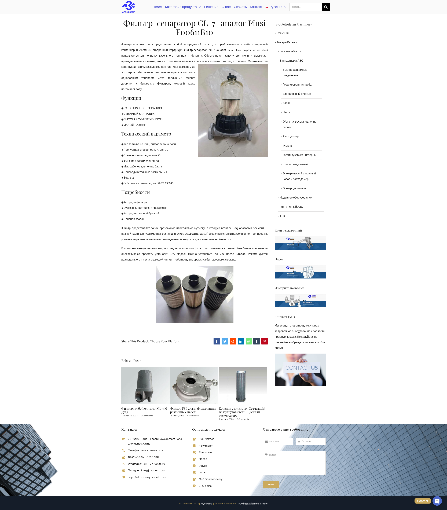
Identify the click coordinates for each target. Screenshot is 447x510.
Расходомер (291, 136)
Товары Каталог (287, 42)
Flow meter (206, 445)
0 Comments (147, 416)
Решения (283, 33)
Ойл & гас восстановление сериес (299, 124)
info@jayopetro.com (153, 470)
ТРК (282, 216)
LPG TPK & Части (290, 51)
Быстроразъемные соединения (295, 72)
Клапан (287, 103)
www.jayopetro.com (154, 477)
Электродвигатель (294, 188)
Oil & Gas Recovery (210, 479)
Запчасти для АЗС (291, 60)
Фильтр (287, 145)
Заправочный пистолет (298, 94)
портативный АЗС (291, 207)
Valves (203, 465)
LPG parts (205, 486)
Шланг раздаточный (296, 164)
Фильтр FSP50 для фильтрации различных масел (193, 410)
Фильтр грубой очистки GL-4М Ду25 (144, 410)
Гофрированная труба (297, 84)
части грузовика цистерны (299, 155)
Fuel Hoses (205, 452)
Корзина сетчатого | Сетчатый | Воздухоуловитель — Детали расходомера (242, 411)
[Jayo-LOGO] (128, 1)
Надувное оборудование (296, 197)
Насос (287, 112)
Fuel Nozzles (206, 439)
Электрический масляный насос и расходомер (299, 176)
